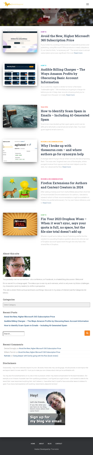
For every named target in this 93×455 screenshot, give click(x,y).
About (41, 444)
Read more (78, 53)
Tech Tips (44, 107)
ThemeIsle (55, 449)
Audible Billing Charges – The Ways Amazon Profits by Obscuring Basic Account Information (46, 321)
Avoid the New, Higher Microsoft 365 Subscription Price (29, 316)
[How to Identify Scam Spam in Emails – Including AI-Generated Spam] (20, 116)
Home (33, 444)
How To (43, 32)
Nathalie (7, 356)
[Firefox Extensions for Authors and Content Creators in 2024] (20, 188)
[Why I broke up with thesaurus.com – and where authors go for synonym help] (20, 150)
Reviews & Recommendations (52, 142)
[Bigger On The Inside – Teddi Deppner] (14, 4)
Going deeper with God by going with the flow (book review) (35, 356)
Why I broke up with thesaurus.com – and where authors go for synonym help (62, 150)
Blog (49, 444)
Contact (58, 444)
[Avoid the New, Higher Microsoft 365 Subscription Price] (20, 41)
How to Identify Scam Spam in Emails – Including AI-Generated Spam (65, 115)
